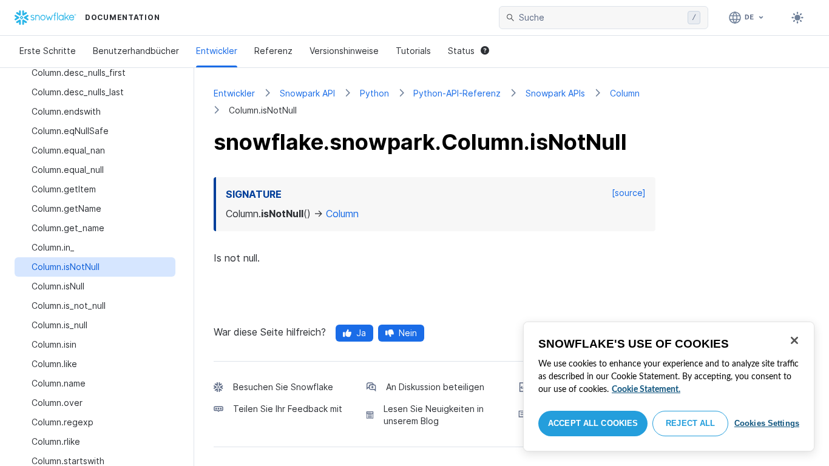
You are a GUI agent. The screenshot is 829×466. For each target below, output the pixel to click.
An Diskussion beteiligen (435, 387)
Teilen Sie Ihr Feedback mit (287, 409)
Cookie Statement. (646, 389)
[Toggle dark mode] (797, 17)
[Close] (794, 340)
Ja (361, 333)
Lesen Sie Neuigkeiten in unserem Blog (434, 415)
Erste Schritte (47, 51)
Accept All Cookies (593, 423)
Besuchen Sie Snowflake (283, 387)
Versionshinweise (344, 51)
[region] (668, 386)
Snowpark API (307, 93)
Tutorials (413, 51)
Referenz (273, 51)
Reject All (690, 423)
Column (625, 93)
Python (374, 93)
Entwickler (216, 51)
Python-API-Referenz (457, 93)
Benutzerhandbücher (136, 51)
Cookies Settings (766, 423)
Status (461, 51)
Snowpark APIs (555, 93)
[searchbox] (601, 18)
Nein (408, 333)
